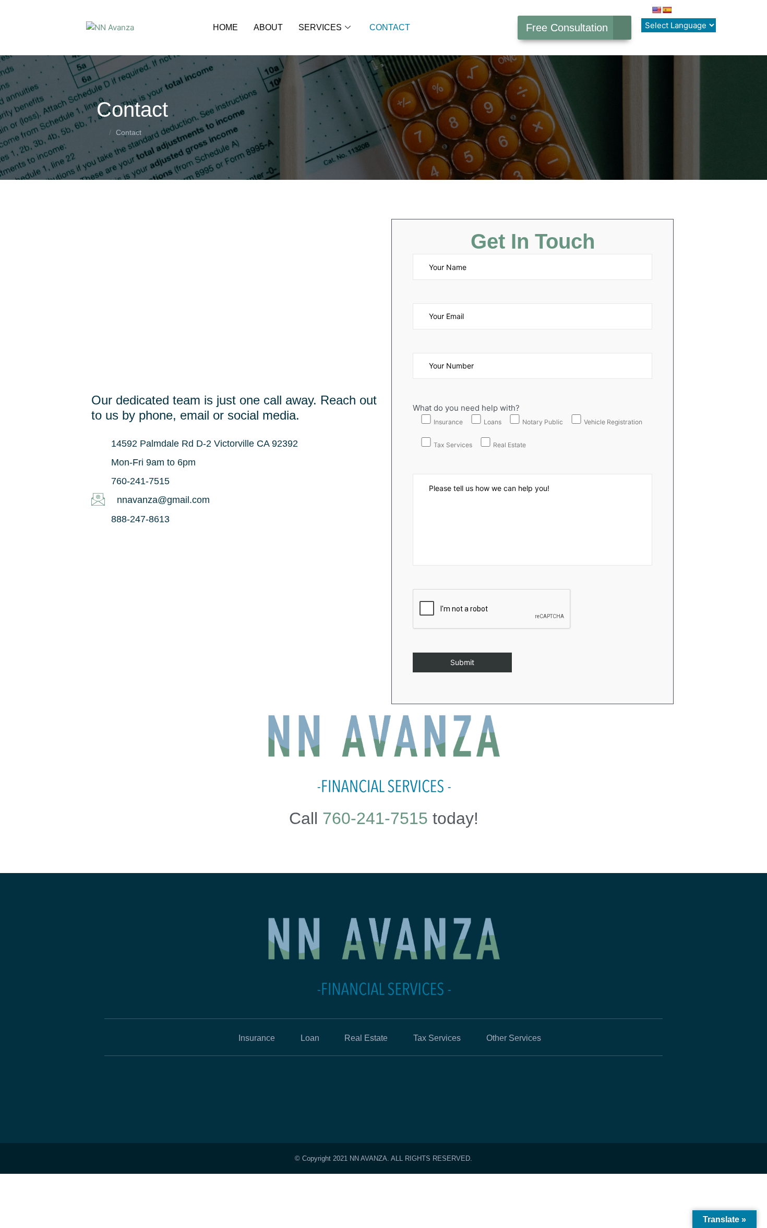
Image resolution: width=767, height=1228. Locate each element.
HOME (225, 27)
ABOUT (268, 27)
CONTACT (389, 27)
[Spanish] (667, 10)
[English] (656, 10)
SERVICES (320, 27)
